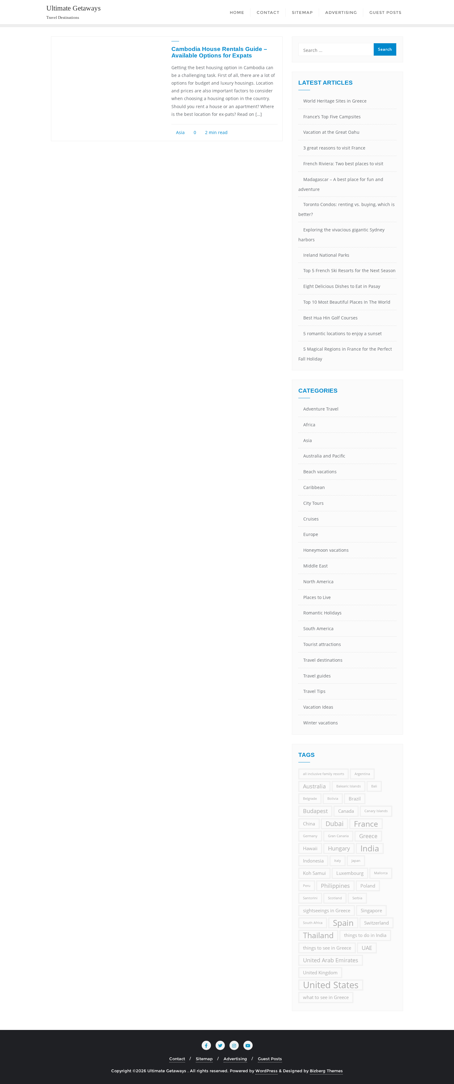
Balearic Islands (348, 786)
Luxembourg (350, 873)
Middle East (315, 566)
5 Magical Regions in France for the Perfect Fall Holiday (345, 354)
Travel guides (317, 676)
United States (331, 985)
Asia (180, 132)
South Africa (312, 923)
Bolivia (332, 798)
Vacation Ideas (318, 707)
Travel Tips (314, 691)
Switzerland (376, 923)
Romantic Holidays (322, 613)
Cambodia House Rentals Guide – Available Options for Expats (219, 52)
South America (318, 628)
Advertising (235, 1058)
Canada (346, 811)
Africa (309, 425)
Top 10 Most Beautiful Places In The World (346, 302)
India (369, 848)
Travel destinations (323, 660)
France (366, 824)
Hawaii (310, 848)
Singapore (371, 910)
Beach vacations (320, 472)
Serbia (357, 898)
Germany (310, 836)
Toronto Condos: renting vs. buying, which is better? (346, 209)
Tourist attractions (322, 644)
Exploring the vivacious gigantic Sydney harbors (341, 235)
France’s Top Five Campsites (332, 117)
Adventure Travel (320, 409)
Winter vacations (320, 723)
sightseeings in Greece (326, 910)
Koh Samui (314, 873)
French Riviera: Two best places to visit (343, 164)
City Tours (313, 503)
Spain (343, 922)
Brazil (355, 798)
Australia (314, 786)
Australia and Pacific (324, 456)
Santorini (310, 898)
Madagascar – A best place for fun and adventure (340, 184)
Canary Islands (376, 811)
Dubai (334, 823)
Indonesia (313, 861)
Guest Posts (270, 1058)
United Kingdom (320, 972)
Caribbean (314, 487)
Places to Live (317, 597)
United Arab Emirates (330, 960)
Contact (177, 1058)
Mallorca (381, 873)
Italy (337, 860)
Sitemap (204, 1058)
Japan (355, 860)
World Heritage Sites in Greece (335, 101)
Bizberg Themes (326, 1070)
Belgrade (310, 798)
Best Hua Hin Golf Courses (330, 318)
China (309, 823)
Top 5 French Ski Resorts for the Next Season (349, 270)
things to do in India (365, 935)
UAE (367, 947)
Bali (374, 786)
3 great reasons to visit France (334, 148)
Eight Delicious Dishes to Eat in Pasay (341, 286)
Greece (368, 836)
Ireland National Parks (326, 255)
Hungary (339, 848)
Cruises (311, 519)
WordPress (266, 1070)
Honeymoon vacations (326, 550)
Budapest (315, 811)
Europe (310, 534)
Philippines (335, 885)
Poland (367, 886)
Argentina (362, 774)
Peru (306, 886)
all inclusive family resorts (323, 774)
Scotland (335, 898)
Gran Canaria (338, 836)
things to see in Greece (327, 948)
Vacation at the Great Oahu (331, 132)
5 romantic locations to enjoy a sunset (342, 333)
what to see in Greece (326, 997)
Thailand (318, 935)
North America (318, 581)
